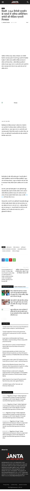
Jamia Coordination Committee (9, 249)
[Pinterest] (10, 260)
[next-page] (5, 319)
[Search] (28, 2)
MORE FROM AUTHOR (20, 286)
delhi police (9, 247)
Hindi (7, 6)
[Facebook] (3, 260)
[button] (2, 2)
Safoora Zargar (15, 250)
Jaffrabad (23, 247)
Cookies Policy (14, 484)
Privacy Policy (6, 484)
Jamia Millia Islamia (22, 249)
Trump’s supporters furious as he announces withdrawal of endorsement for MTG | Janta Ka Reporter (14, 333)
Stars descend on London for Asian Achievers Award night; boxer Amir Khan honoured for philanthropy (14, 346)
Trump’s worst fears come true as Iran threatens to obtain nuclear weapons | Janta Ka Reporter (15, 327)
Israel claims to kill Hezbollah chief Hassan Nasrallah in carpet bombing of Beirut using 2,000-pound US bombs (15, 340)
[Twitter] (6, 260)
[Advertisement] (15, 39)
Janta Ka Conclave (23, 484)
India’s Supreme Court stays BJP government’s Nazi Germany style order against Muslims (14, 380)
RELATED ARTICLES (8, 286)
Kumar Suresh (6, 22)
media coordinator (6, 250)
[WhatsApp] (14, 260)
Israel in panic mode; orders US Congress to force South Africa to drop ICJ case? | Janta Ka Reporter (15, 360)
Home (3, 6)
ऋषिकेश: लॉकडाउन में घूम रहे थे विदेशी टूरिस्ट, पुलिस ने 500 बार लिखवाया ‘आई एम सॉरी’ (21, 271)
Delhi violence (16, 247)
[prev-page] (3, 319)
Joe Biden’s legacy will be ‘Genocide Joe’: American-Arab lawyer (13, 384)
